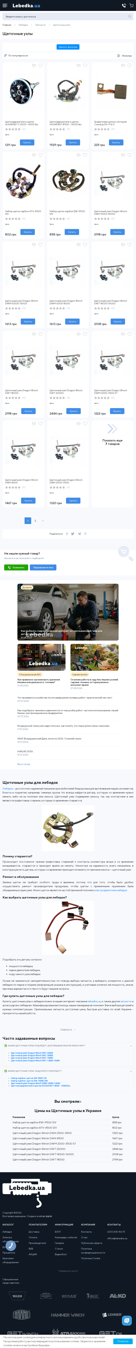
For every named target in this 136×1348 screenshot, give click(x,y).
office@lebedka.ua (117, 1238)
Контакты (86, 1231)
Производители (37, 1243)
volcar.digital (45, 1216)
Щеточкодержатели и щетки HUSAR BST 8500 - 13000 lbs (40, 1086)
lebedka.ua (94, 1001)
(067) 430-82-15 (116, 1231)
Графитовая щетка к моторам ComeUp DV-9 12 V (110, 123)
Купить (27, 142)
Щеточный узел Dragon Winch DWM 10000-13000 (21, 302)
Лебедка (7, 788)
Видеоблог (61, 1254)
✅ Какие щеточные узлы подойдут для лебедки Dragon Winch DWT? (44, 1045)
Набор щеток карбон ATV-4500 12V (35, 1127)
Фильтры (127, 55)
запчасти (125, 1001)
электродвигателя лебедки (110, 890)
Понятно (123, 1341)
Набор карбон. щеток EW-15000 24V (29, 1081)
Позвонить (18, 567)
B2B (31, 1248)
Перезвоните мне (43, 567)
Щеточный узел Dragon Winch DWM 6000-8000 (66, 302)
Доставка (34, 1231)
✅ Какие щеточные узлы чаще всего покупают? (33, 1071)
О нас (84, 1237)
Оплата (33, 1237)
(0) (24, 129)
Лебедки (7, 1231)
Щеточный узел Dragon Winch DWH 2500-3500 (66, 481)
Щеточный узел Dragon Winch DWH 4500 (38, 1138)
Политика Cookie (90, 1258)
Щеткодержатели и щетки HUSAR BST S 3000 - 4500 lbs (21, 123)
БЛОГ (58, 1231)
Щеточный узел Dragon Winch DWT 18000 (32, 1058)
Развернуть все (67, 1271)
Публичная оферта (91, 1243)
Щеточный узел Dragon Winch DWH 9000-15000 (110, 212)
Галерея (59, 1243)
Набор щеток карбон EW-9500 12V (34, 1122)
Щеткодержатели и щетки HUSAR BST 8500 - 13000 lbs (66, 123)
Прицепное (8, 1252)
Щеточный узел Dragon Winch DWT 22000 (32, 1053)
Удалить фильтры (68, 47)
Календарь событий (66, 1237)
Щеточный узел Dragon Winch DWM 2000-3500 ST (110, 391)
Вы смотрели (66, 1101)
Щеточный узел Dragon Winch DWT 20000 (32, 1055)
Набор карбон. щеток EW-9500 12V (29, 1078)
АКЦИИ (33, 1254)
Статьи (59, 1248)
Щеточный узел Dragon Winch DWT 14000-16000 (110, 302)
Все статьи (23, 764)
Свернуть (66, 1029)
